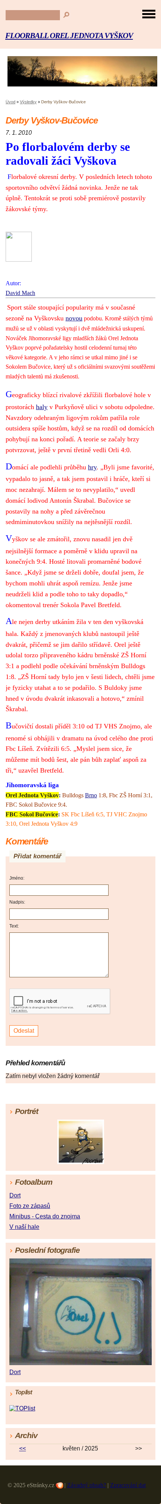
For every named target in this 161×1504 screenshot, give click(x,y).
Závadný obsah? (86, 1485)
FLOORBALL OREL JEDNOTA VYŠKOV (69, 35)
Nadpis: (17, 902)
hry (92, 467)
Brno (91, 795)
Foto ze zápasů (29, 1206)
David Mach (20, 293)
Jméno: (16, 878)
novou (74, 318)
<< (22, 1448)
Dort (15, 1195)
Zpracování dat (128, 1485)
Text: (14, 926)
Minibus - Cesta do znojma (44, 1216)
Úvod (10, 102)
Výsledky (28, 102)
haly (42, 407)
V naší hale (24, 1227)
